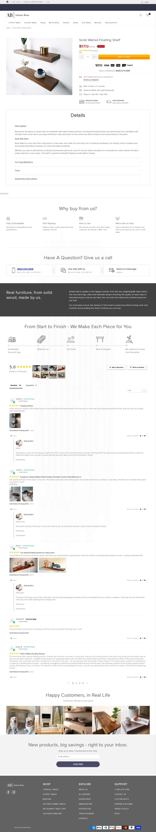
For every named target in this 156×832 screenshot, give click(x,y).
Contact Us (120, 794)
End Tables (86, 22)
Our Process (85, 809)
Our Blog (83, 818)
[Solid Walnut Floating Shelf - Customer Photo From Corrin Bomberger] (53, 375)
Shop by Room (111, 22)
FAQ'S (117, 813)
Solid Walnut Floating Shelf (19, 430)
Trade (48, 2)
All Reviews (84, 794)
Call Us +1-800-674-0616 (33, 2)
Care (17, 170)
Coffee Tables (14, 22)
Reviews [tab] (14, 385)
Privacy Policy (122, 809)
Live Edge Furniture (52, 813)
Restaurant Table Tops (54, 809)
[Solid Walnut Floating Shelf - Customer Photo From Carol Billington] (36, 368)
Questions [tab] (30, 385)
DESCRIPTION (20, 126)
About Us (83, 789)
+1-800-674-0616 (122, 789)
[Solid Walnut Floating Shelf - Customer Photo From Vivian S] (45, 375)
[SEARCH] (141, 15)
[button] (141, 436)
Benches (98, 22)
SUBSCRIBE (78, 764)
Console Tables (30, 22)
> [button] (87, 683)
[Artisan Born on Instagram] (14, 792)
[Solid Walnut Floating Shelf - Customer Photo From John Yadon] (61, 368)
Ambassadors (85, 804)
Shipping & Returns (124, 804)
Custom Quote (122, 799)
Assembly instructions (26, 179)
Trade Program (86, 813)
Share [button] (14, 436)
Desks (75, 22)
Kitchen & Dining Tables (54, 804)
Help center (16, 2)
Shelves (66, 22)
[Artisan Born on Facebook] (8, 792)
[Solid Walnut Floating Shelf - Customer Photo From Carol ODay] (45, 368)
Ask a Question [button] (117, 367)
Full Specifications (24, 162)
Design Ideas (85, 799)
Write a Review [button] (138, 367)
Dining (42, 22)
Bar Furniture (54, 22)
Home (8, 28)
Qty (80, 52)
